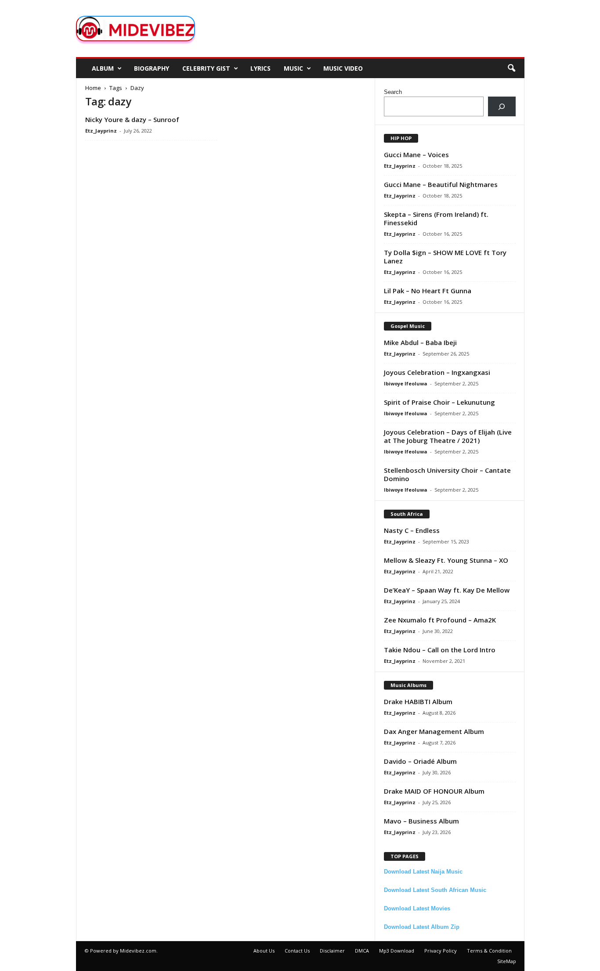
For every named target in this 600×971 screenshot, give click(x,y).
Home (93, 88)
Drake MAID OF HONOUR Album (434, 791)
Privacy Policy (440, 950)
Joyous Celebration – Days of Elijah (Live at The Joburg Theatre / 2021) (448, 436)
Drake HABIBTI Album (418, 701)
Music (293, 68)
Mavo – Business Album (421, 820)
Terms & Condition (489, 950)
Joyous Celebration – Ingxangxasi (437, 372)
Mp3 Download (396, 950)
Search (393, 92)
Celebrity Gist (206, 68)
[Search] (502, 106)
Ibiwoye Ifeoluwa (405, 383)
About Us (264, 950)
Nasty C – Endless (412, 530)
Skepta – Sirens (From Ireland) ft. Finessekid (436, 218)
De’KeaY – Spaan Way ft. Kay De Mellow (447, 590)
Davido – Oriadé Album (420, 761)
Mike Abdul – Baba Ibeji (420, 342)
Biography (151, 68)
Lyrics (260, 68)
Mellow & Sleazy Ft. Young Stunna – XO (446, 560)
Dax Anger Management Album (434, 731)
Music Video (343, 68)
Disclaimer (332, 950)
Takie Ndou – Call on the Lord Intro (439, 649)
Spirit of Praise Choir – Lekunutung (439, 402)
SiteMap (506, 961)
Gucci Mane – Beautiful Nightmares (441, 184)
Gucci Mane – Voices (416, 154)
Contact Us (297, 950)
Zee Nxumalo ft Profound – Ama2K (440, 619)
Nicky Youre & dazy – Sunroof (132, 119)
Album (103, 68)
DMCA (362, 950)
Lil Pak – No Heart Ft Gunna (427, 290)
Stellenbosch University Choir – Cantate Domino (447, 474)
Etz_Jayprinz (101, 130)
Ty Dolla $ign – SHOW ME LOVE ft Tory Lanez (445, 256)
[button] (511, 68)
